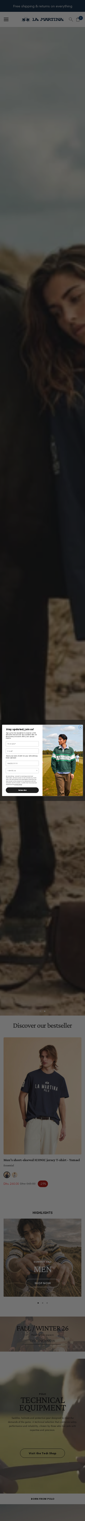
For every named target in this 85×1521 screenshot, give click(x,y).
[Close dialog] (80, 727)
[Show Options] (37, 770)
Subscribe (22, 790)
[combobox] (22, 770)
